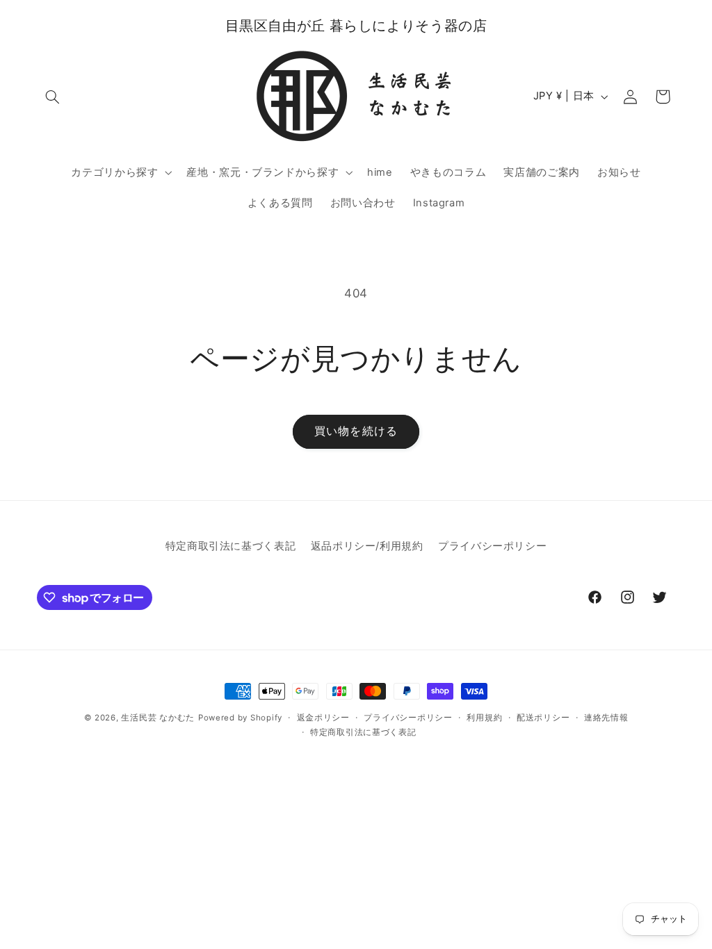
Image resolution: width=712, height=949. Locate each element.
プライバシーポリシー (492, 546)
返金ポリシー (323, 718)
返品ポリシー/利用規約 (367, 546)
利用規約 (484, 718)
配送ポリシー (543, 718)
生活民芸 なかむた (158, 718)
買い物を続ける (355, 431)
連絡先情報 (606, 718)
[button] (53, 97)
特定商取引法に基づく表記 (230, 546)
